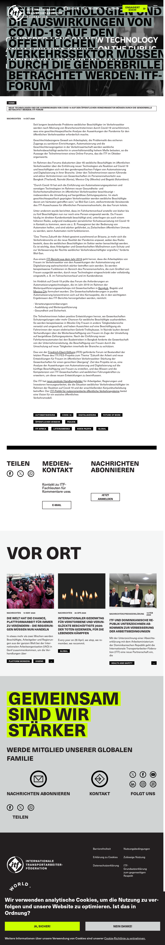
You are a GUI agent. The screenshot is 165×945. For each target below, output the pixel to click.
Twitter (132, 774)
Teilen (18, 463)
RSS (153, 784)
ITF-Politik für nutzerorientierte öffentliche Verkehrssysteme (85, 391)
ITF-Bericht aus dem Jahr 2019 (64, 259)
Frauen (71, 421)
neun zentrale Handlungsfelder (65, 381)
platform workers (19, 661)
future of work (112, 414)
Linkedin (132, 784)
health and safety (121, 663)
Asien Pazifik (84, 428)
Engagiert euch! (132, 8)
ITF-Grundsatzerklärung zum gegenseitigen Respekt (135, 870)
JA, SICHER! (42, 926)
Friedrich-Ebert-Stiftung (61, 352)
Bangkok (103, 288)
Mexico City (40, 291)
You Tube (153, 774)
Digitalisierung (87, 414)
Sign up (38, 780)
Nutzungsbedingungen (137, 849)
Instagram (142, 784)
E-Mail (56, 505)
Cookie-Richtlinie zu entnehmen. (125, 938)
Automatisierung (45, 414)
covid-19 (66, 414)
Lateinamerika (61, 428)
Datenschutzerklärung (106, 865)
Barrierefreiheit (102, 849)
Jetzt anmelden (105, 497)
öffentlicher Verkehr (47, 421)
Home (12, 103)
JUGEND (39, 661)
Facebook (142, 774)
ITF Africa (40, 428)
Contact (99, 780)
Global (102, 428)
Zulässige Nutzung (134, 857)
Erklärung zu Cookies (105, 857)
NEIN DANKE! (122, 926)
